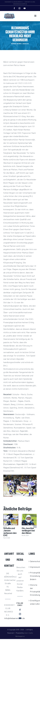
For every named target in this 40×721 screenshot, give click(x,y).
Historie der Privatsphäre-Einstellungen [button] (32, 590)
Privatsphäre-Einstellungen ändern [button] (32, 575)
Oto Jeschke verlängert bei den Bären (28, 530)
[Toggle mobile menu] (35, 16)
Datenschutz (32, 561)
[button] (5, 526)
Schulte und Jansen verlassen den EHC (10, 532)
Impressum (32, 567)
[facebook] (20, 610)
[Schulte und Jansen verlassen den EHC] (10, 519)
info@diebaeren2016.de (7, 618)
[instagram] (20, 614)
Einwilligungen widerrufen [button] (32, 602)
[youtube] (20, 618)
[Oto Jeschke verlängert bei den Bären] (29, 519)
